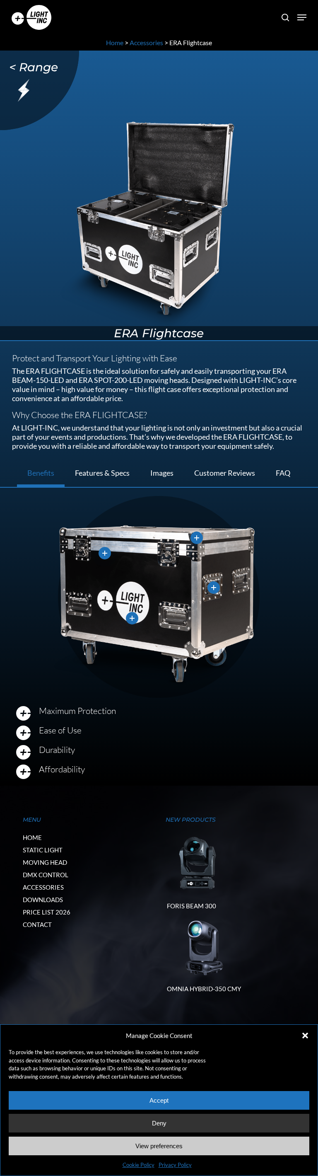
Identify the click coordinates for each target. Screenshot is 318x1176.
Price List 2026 (46, 912)
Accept (159, 1100)
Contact (37, 924)
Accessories (146, 42)
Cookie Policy (138, 1164)
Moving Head (45, 862)
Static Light (43, 850)
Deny (159, 1123)
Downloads (43, 899)
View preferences (159, 1145)
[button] (305, 1035)
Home (114, 42)
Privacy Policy (175, 1164)
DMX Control (45, 874)
